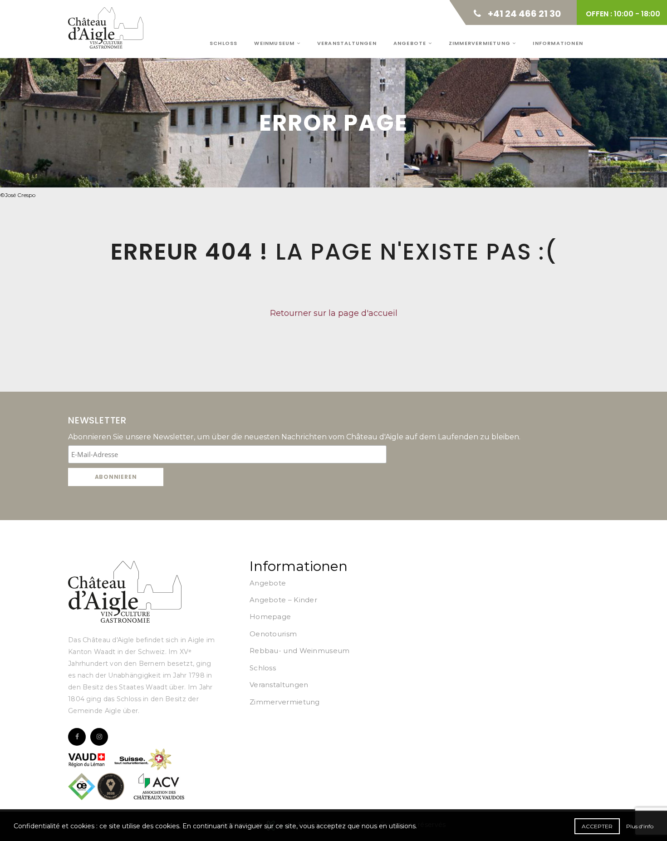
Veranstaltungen (347, 43)
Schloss (223, 43)
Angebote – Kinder (283, 599)
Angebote (410, 43)
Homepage (270, 616)
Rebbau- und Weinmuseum (300, 650)
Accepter (597, 826)
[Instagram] (99, 737)
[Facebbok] (77, 737)
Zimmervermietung (480, 43)
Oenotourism (273, 634)
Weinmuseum (275, 43)
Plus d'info (639, 826)
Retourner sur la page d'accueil (333, 313)
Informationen (558, 43)
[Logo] (124, 591)
